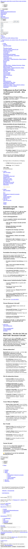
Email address (4, 527)
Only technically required (6, 546)
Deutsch (5, 4)
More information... (9, 545)
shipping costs (14, 537)
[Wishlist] (1, 28)
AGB (2, 15)
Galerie (6, 471)
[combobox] (7, 22)
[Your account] (2, 30)
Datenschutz (3, 14)
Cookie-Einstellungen (8, 523)
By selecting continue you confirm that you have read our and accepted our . (14, 532)
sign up (3, 36)
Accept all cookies (21, 546)
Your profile (7, 38)
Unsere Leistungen (11, 477)
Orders (16, 38)
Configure (14, 546)
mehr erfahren (6, 187)
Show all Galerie (6, 172)
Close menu (5, 33)
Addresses (12, 38)
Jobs (4, 519)
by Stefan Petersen (4, 540)
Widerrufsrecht (4, 12)
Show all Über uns (7, 200)
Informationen (4, 516)
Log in (2, 35)
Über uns (7, 479)
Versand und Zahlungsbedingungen (8, 11)
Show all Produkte (7, 45)
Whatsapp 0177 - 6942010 (18, 499)
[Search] (14, 22)
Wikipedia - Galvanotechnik (8, 490)
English (5, 6)
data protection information (6, 532)
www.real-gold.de (15, 299)
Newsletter (3, 525)
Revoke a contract (4, 504)
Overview (3, 38)
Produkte (6, 470)
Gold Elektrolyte (5, 492)
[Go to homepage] (5, 17)
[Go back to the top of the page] (2, 542)
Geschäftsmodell (6, 518)
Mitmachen (7, 481)
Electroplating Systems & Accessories (15, 474)
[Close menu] (3, 47)
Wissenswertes (10, 478)
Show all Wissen (6, 190)
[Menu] (2, 24)
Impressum (3, 16)
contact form (8, 503)
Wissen (6, 472)
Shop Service (4, 506)
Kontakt (2, 10)
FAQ (8, 473)
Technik (9, 476)
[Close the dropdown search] (17, 22)
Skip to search (13, 1)
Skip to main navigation (21, 1)
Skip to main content (5, 1)
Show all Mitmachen (7, 325)
